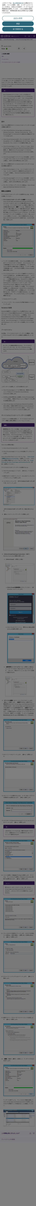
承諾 (18, 24)
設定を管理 (18, 18)
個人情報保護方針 (18, 3)
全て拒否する (18, 29)
